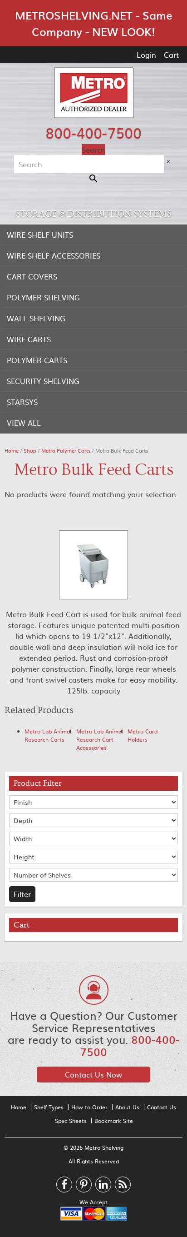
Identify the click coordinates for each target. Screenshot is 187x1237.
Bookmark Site (113, 1121)
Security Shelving (43, 380)
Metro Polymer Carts (65, 450)
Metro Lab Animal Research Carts (48, 735)
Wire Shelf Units (40, 234)
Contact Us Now (93, 1074)
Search (93, 149)
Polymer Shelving (43, 297)
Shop (30, 450)
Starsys (22, 401)
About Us (127, 1107)
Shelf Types (49, 1107)
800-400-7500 (93, 132)
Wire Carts (29, 339)
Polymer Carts (37, 359)
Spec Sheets (71, 1121)
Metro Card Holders (142, 735)
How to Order (89, 1107)
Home (12, 450)
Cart (171, 54)
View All (24, 422)
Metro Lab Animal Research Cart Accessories (99, 739)
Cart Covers (32, 276)
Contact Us (161, 1107)
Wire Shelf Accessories (53, 255)
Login (146, 54)
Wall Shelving (36, 318)
